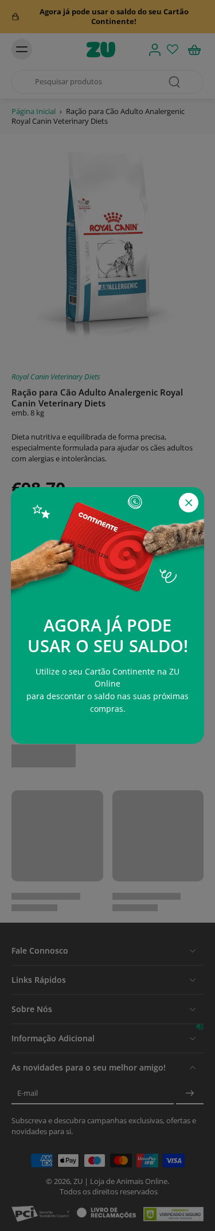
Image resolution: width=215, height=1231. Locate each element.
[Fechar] (188, 502)
